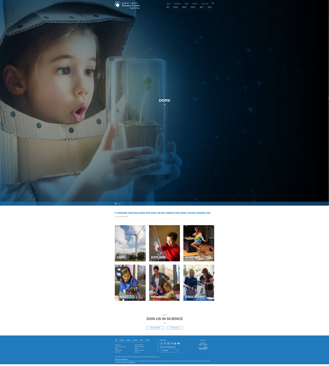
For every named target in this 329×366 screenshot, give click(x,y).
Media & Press (118, 350)
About (141, 340)
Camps (186, 3)
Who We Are (118, 344)
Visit (116, 340)
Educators (195, 3)
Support (135, 340)
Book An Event (205, 3)
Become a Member (155, 327)
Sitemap (136, 352)
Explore (122, 340)
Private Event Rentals (140, 346)
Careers (116, 348)
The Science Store (139, 344)
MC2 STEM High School (120, 346)
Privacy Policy (131, 362)
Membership (177, 3)
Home (116, 204)
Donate (168, 3)
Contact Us (117, 352)
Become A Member (139, 350)
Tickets (148, 340)
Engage (128, 340)
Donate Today (175, 327)
